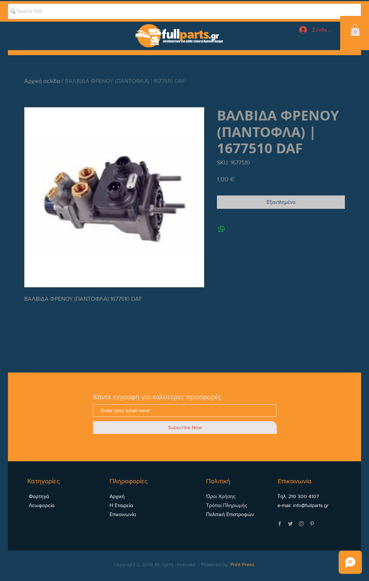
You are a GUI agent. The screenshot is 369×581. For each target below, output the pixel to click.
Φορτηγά (38, 496)
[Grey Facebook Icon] (279, 523)
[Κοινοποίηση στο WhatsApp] (221, 229)
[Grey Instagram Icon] (301, 523)
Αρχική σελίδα (42, 81)
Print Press (242, 564)
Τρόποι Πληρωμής (226, 505)
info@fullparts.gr (311, 505)
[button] (355, 30)
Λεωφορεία (40, 505)
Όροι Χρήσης (221, 496)
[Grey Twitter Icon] (290, 523)
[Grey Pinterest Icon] (312, 523)
